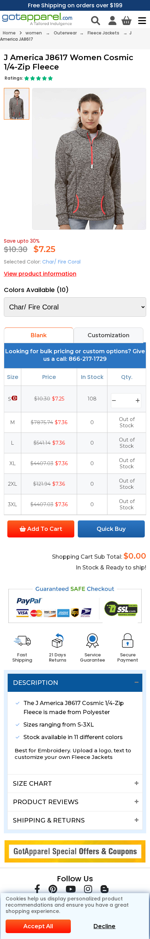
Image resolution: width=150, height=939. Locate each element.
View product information (40, 274)
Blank (39, 335)
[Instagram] (88, 891)
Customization (108, 335)
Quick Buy (111, 529)
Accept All (38, 926)
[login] (112, 20)
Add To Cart (44, 529)
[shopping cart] (126, 20)
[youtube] (71, 891)
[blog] (104, 891)
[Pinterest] (52, 891)
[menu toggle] (140, 20)
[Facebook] (37, 891)
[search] (95, 20)
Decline (104, 926)
